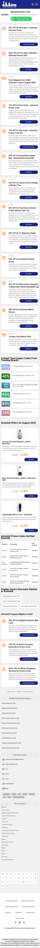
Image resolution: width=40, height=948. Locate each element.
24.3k (7, 779)
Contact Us (18, 912)
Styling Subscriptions (8, 833)
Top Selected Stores (28, 906)
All (3, 874)
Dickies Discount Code (8, 713)
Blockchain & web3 (7, 842)
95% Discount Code (21, 394)
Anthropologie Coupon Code (11, 596)
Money (3, 854)
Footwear (5, 827)
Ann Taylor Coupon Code (29, 606)
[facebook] (15, 922)
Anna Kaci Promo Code (10, 606)
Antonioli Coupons (28, 691)
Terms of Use (20, 918)
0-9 (3, 886)
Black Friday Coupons (27, 901)
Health (3, 848)
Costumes (5, 821)
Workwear (5, 836)
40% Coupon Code (23, 375)
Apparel (3, 807)
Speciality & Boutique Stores (10, 830)
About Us (8, 912)
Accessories (5, 810)
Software (4, 856)
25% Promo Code (22, 412)
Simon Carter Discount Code (10, 718)
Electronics (4, 845)
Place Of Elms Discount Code (11, 723)
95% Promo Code (23, 366)
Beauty (3, 839)
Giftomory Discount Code (9, 728)
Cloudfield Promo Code (9, 738)
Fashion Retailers (7, 824)
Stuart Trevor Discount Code (10, 748)
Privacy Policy (30, 912)
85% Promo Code (22, 403)
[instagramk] (24, 922)
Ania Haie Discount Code (9, 733)
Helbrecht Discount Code (9, 708)
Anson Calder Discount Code (11, 601)
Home (3, 851)
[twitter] (20, 922)
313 (6, 769)
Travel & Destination (7, 859)
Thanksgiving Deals (11, 901)
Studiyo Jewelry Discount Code (11, 743)
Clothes (4, 819)
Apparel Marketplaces (8, 816)
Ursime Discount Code (8, 703)
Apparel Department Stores (10, 813)
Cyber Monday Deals (11, 906)
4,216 (7, 774)
